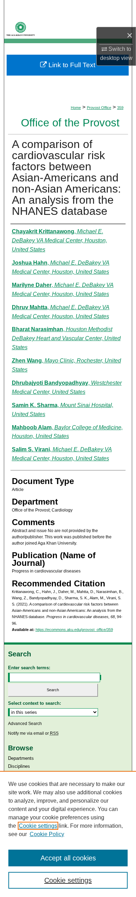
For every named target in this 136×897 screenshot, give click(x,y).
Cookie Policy (47, 834)
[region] (68, 834)
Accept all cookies (68, 858)
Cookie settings (38, 826)
